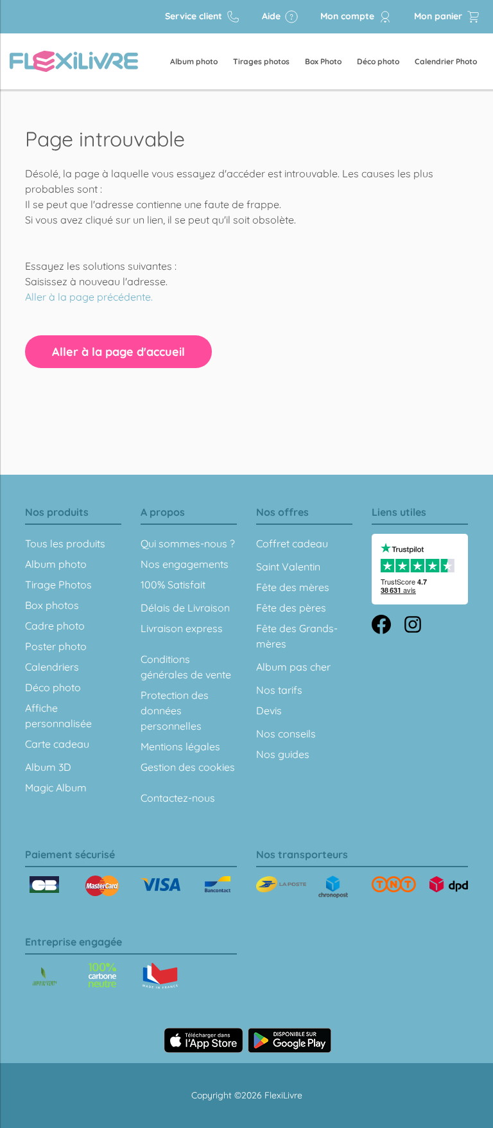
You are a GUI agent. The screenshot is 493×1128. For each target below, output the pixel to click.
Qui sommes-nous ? (188, 543)
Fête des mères (292, 587)
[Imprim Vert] (44, 977)
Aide (272, 16)
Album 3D (48, 767)
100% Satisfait (173, 584)
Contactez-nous (178, 797)
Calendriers (52, 666)
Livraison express (182, 628)
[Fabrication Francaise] (102, 975)
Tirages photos (261, 61)
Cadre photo (55, 625)
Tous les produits (65, 543)
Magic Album (56, 787)
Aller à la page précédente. (89, 296)
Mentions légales (180, 746)
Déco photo (378, 61)
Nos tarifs (279, 689)
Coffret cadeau (292, 543)
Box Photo (323, 61)
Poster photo (56, 646)
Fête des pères (291, 607)
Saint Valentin (288, 566)
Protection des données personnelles (175, 710)
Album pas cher (293, 666)
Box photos (52, 605)
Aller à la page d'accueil (118, 351)
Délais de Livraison (185, 607)
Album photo (194, 61)
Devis (269, 710)
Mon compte (348, 16)
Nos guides (282, 754)
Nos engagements (185, 564)
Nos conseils (286, 733)
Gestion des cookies (188, 767)
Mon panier (439, 16)
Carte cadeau (57, 743)
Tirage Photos (58, 584)
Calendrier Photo (446, 61)
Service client (195, 16)
